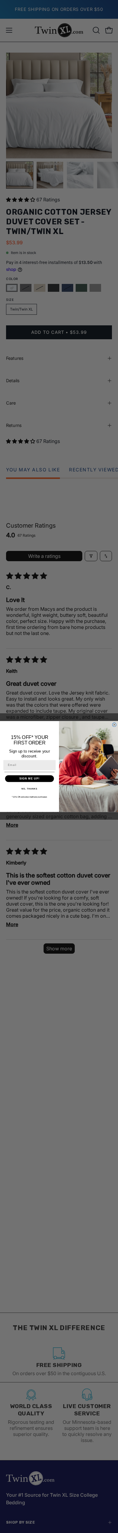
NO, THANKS (29, 789)
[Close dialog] (114, 725)
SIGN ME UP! (29, 778)
